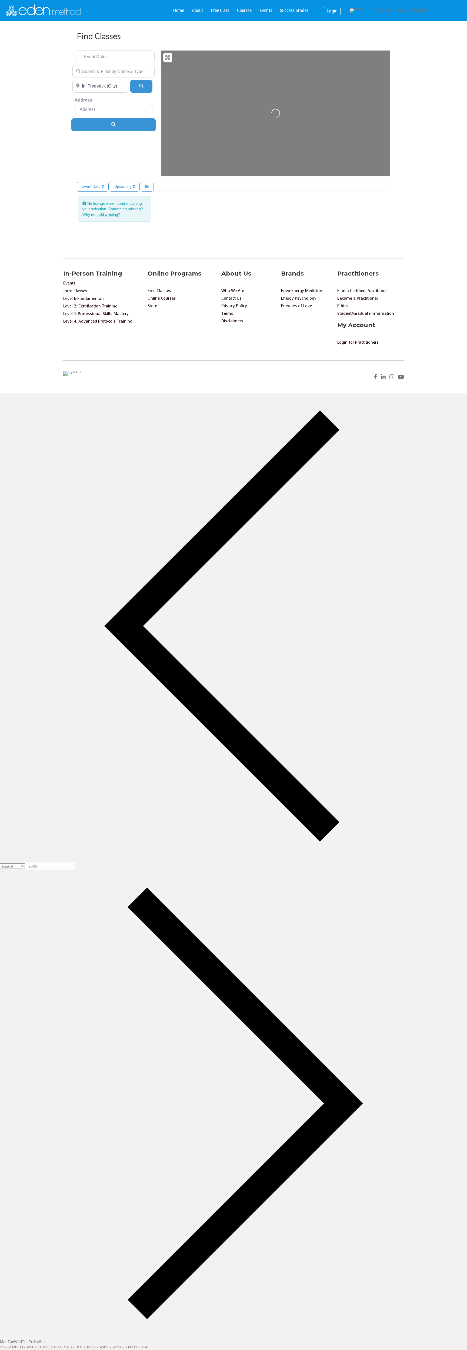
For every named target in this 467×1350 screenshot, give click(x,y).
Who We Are (232, 290)
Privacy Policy (234, 306)
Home (178, 10)
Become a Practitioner (357, 298)
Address (83, 100)
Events (265, 10)
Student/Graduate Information (365, 313)
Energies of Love (296, 306)
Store (152, 306)
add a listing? (109, 214)
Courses (244, 10)
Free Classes (159, 290)
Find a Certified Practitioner (362, 290)
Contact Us (231, 298)
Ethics (342, 306)
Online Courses (162, 298)
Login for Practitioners (358, 342)
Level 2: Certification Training (90, 306)
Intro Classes (75, 290)
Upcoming (123, 186)
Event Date (92, 186)
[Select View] (147, 187)
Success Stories (294, 10)
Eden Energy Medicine (301, 290)
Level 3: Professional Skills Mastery (96, 313)
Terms (227, 313)
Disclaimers (232, 321)
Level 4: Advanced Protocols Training (97, 321)
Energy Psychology (298, 298)
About (197, 10)
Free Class (220, 10)
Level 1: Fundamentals (84, 298)
